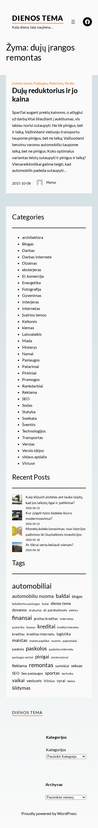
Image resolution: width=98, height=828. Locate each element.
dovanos (19, 609)
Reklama (29, 392)
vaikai (18, 680)
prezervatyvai (59, 657)
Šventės (28, 424)
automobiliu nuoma (33, 596)
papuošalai (70, 641)
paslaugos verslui (22, 657)
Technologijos (34, 431)
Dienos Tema (38, 18)
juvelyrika (18, 627)
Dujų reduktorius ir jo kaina (45, 94)
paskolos (36, 648)
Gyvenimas (31, 295)
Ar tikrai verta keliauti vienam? (49, 545)
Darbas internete (37, 256)
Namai (27, 353)
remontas (41, 664)
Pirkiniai (29, 372)
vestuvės (34, 680)
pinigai (42, 656)
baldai (63, 596)
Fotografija (31, 289)
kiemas (28, 327)
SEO (26, 398)
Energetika (31, 282)
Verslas (69, 83)
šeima (71, 681)
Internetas (31, 308)
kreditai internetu (68, 627)
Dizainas (29, 263)
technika (67, 673)
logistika (64, 634)
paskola (18, 649)
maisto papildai (39, 641)
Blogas (28, 243)
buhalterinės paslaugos (26, 603)
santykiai (62, 666)
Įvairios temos (22, 83)
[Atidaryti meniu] (73, 22)
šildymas (21, 688)
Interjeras (30, 301)
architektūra (32, 237)
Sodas (27, 405)
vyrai (61, 680)
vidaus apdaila (34, 456)
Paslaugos (40, 83)
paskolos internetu (61, 649)
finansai (22, 617)
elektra (73, 610)
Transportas (32, 437)
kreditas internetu (41, 634)
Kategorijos (56, 749)
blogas (77, 596)
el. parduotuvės (55, 610)
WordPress (67, 813)
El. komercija (33, 276)
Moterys (29, 347)
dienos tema (61, 603)
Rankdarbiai (32, 385)
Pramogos (31, 379)
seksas (76, 665)
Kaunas (30, 627)
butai (45, 604)
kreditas (18, 634)
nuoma (56, 641)
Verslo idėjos (33, 450)
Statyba (28, 411)
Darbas (28, 250)
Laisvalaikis (32, 334)
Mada (27, 340)
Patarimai (56, 83)
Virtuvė (28, 463)
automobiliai (32, 585)
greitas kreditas (46, 618)
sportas (52, 673)
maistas (19, 640)
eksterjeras (31, 269)
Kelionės (29, 321)
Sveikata (29, 418)
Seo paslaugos (32, 673)
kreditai (46, 626)
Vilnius (49, 681)
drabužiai (35, 610)
